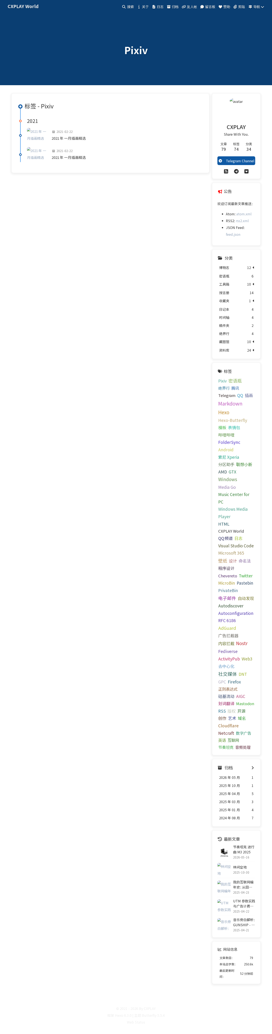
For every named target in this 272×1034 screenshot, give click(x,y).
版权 (232, 711)
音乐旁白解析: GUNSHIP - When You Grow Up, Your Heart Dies (244, 922)
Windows (227, 479)
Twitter (246, 576)
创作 (222, 718)
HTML (224, 524)
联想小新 (244, 464)
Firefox (234, 682)
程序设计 (226, 568)
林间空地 (240, 867)
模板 (222, 427)
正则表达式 (227, 689)
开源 (241, 711)
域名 (242, 718)
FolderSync (229, 442)
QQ (240, 395)
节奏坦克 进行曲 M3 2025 (243, 849)
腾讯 (235, 388)
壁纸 (222, 560)
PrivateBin (228, 590)
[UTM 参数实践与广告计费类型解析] (224, 906)
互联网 (233, 740)
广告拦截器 (228, 636)
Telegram (226, 395)
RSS (222, 711)
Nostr (242, 643)
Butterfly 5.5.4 (153, 1015)
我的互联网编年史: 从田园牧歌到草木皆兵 (243, 884)
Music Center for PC (233, 498)
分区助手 (226, 464)
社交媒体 (227, 673)
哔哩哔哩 (226, 435)
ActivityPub (229, 659)
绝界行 (224, 388)
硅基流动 (226, 696)
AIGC (240, 696)
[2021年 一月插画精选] (37, 135)
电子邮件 (227, 598)
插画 (249, 395)
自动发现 (246, 598)
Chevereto (227, 575)
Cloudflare (228, 726)
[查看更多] (252, 768)
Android (226, 450)
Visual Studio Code (236, 546)
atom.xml (244, 213)
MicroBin (226, 583)
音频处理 (243, 747)
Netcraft (226, 733)
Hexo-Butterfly (232, 420)
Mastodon (245, 703)
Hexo (223, 412)
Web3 (247, 659)
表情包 (234, 427)
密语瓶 (235, 380)
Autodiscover (231, 606)
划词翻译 (226, 703)
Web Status (136, 1022)
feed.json (233, 234)
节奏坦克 (226, 747)
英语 (222, 740)
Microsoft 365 (231, 553)
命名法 (245, 561)
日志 (238, 538)
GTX (232, 472)
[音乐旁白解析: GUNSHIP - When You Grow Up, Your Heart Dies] (224, 925)
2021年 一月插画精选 (69, 138)
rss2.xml (242, 220)
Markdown (230, 403)
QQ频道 (225, 538)
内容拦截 (226, 643)
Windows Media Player (233, 512)
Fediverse (228, 651)
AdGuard (227, 628)
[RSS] (226, 171)
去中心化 (226, 666)
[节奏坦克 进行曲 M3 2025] (224, 852)
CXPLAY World (231, 531)
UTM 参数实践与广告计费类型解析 (244, 903)
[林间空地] (224, 870)
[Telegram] (236, 171)
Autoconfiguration (236, 613)
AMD (222, 472)
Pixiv (222, 381)
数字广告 (243, 733)
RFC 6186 (227, 620)
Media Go (227, 487)
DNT (243, 674)
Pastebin (245, 583)
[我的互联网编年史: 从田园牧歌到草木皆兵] (224, 887)
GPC (222, 682)
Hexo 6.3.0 (123, 1015)
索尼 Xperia (228, 457)
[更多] (246, 171)
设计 (233, 561)
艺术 (232, 718)
